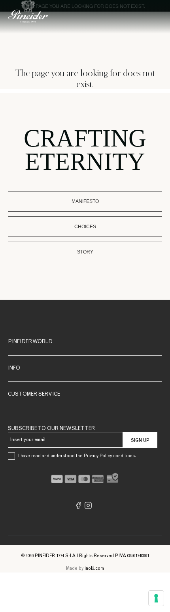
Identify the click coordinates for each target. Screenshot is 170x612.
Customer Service (34, 394)
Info (14, 368)
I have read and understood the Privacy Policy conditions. (77, 456)
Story (85, 252)
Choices (85, 226)
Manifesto (85, 201)
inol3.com (94, 569)
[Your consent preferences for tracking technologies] (156, 598)
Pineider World (30, 342)
